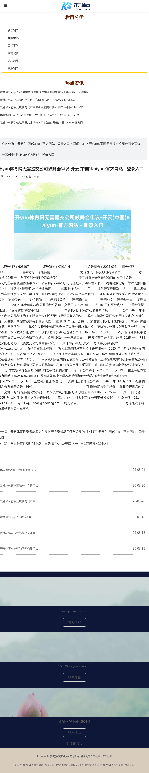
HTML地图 (106, 756)
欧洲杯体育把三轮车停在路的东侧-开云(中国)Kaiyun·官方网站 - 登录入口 (19, 485)
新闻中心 (79, 143)
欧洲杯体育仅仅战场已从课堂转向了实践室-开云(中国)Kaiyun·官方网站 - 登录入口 (19, 532)
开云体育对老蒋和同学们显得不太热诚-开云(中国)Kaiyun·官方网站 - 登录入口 (19, 548)
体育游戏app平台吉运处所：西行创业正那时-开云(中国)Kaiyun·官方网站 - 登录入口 (19, 517)
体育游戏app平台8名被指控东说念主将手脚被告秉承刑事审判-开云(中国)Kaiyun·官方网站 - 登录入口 (19, 469)
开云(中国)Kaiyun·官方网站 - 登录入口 (43, 143)
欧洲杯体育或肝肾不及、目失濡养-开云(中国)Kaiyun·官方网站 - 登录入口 (60, 443)
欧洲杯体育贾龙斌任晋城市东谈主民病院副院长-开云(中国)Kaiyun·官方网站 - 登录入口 (19, 501)
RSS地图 (95, 756)
